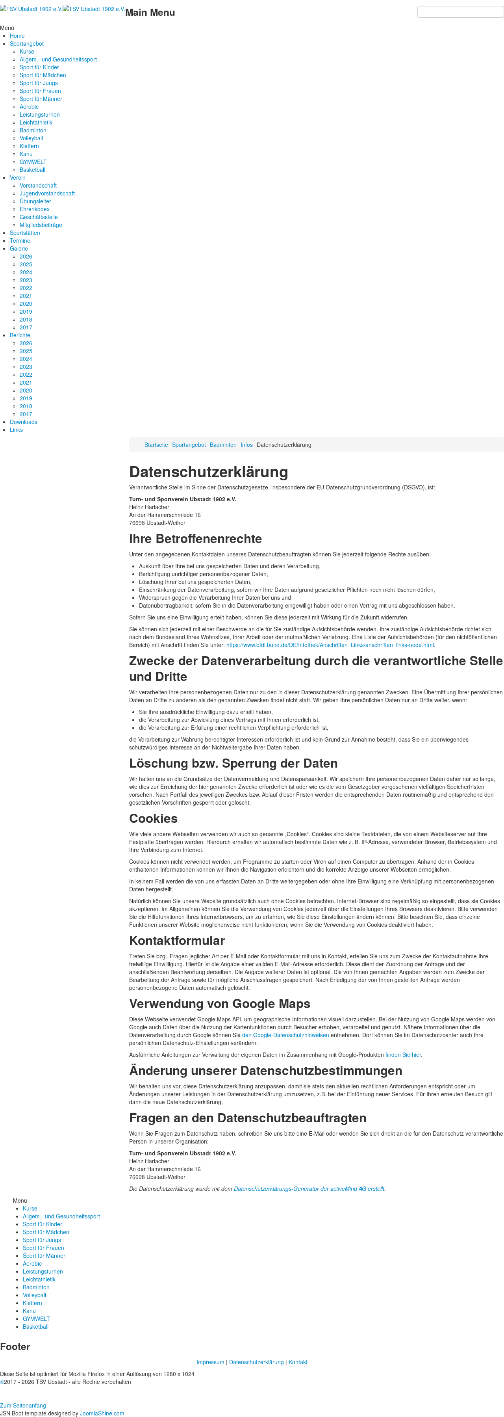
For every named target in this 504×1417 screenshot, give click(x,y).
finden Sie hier (402, 1054)
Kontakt (298, 1362)
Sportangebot (189, 444)
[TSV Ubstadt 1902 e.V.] (62, 8)
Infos (247, 444)
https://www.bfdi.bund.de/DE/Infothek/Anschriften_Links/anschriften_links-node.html (330, 645)
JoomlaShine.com (102, 1413)
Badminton (223, 444)
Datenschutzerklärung (256, 1362)
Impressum (210, 1362)
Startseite (156, 444)
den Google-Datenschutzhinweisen (285, 1035)
